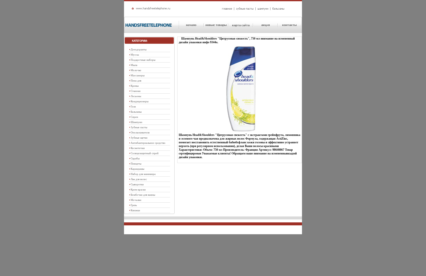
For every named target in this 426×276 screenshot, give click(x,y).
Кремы (135, 85)
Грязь (134, 205)
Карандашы (137, 168)
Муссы (135, 54)
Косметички (138, 148)
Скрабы (135, 158)
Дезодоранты (138, 49)
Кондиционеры (139, 101)
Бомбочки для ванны (143, 194)
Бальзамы (136, 111)
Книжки (135, 210)
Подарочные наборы (143, 59)
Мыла (134, 65)
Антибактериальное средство (148, 142)
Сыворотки (137, 184)
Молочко (136, 70)
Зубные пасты (139, 127)
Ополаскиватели (140, 132)
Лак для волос (139, 179)
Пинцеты (136, 163)
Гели (133, 106)
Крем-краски (138, 189)
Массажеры (137, 75)
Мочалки (136, 199)
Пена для (136, 80)
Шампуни (136, 122)
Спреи (134, 116)
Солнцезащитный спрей (145, 153)
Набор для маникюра (143, 173)
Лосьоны (136, 96)
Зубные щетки (139, 137)
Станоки (136, 90)
